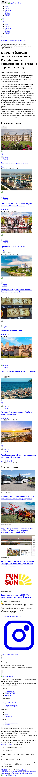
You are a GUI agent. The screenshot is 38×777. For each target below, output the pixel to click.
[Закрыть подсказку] (1, 656)
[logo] (15, 3)
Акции (7, 14)
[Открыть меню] (4, 2)
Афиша (7, 15)
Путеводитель (10, 692)
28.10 (2, 167)
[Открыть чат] (2, 671)
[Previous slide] (2, 127)
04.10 (7, 334)
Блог (6, 12)
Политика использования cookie (21, 773)
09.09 (7, 418)
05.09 (7, 210)
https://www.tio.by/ (7, 744)
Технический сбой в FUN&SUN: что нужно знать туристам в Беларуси (16, 596)
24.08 (3, 461)
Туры (7, 6)
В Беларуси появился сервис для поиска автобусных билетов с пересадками (18, 498)
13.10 (2, 375)
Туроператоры (10, 693)
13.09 (11, 461)
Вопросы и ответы (11, 723)
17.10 (2, 295)
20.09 (2, 250)
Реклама (8, 725)
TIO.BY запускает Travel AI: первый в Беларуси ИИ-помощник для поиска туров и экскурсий (17, 563)
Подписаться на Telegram (12, 616)
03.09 (7, 461)
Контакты (8, 716)
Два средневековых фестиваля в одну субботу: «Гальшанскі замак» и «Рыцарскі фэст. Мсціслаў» (17, 530)
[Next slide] (5, 127)
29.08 (3, 210)
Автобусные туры (11, 702)
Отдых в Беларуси (11, 706)
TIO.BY (4, 770)
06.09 (3, 334)
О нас (7, 712)
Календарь (8, 10)
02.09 (3, 418)
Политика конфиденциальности (12, 772)
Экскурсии (8, 8)
